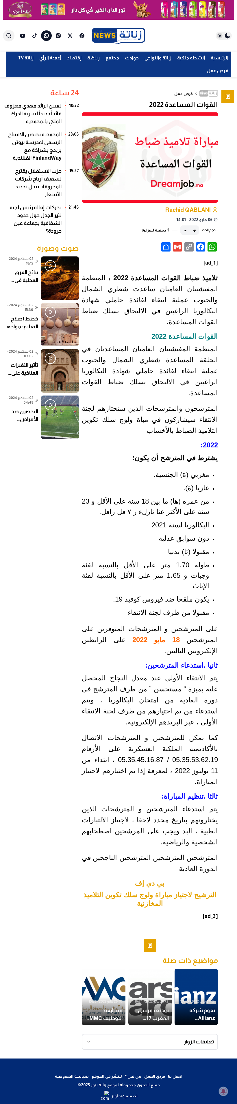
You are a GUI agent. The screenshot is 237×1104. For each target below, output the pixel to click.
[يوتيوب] (22, 35)
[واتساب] (46, 35)
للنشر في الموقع (107, 1076)
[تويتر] (70, 35)
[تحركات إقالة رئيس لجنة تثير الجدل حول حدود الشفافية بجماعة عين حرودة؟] (41, 221)
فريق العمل (154, 1076)
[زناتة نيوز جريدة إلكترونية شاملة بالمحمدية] (118, 35)
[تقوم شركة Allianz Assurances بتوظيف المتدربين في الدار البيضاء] (196, 997)
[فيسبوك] (82, 35)
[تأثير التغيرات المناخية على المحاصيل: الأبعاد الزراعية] (41, 371)
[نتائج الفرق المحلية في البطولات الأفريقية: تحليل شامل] (41, 278)
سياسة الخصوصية (72, 1076)
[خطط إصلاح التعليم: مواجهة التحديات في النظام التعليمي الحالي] (41, 324)
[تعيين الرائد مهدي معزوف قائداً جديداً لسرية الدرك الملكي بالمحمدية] (41, 115)
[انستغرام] (58, 35)
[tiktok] (34, 35)
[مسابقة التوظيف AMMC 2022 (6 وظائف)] (103, 997)
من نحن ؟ (133, 1076)
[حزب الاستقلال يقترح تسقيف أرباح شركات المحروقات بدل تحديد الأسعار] (41, 185)
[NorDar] (118, 10)
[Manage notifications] (223, 1091)
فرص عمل (183, 93)
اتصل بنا (175, 1076)
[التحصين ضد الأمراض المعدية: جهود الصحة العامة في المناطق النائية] (41, 417)
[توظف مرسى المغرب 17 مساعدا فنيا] (150, 997)
